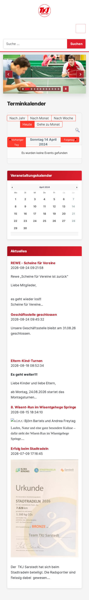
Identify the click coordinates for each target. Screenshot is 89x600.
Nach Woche (63, 118)
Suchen (76, 44)
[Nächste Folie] (80, 74)
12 (54, 206)
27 (63, 221)
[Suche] (77, 130)
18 (44, 213)
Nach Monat (39, 118)
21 (73, 213)
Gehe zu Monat (48, 124)
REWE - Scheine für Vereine (33, 263)
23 (25, 221)
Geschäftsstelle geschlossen (34, 314)
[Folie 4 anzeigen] (35, 89)
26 (54, 221)
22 (15, 221)
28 (73, 221)
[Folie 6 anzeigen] (40, 89)
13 (63, 206)
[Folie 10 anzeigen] (52, 89)
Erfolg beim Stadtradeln (29, 448)
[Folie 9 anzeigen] (50, 89)
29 (15, 228)
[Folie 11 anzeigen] (55, 89)
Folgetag (69, 139)
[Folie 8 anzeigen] (46, 89)
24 (35, 221)
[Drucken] (80, 111)
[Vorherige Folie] (9, 74)
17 (34, 213)
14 (73, 206)
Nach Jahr (17, 118)
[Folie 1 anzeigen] (23, 89)
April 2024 (44, 187)
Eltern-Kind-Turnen (26, 361)
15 (15, 213)
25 (44, 221)
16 (25, 213)
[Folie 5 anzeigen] (37, 89)
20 (64, 213)
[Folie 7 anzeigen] (43, 89)
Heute (27, 124)
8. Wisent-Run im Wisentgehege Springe (43, 407)
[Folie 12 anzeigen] (58, 89)
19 (54, 213)
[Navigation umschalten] (81, 28)
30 (25, 228)
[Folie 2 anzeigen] (27, 89)
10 (34, 206)
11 (44, 206)
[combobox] (24, 43)
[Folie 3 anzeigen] (31, 89)
